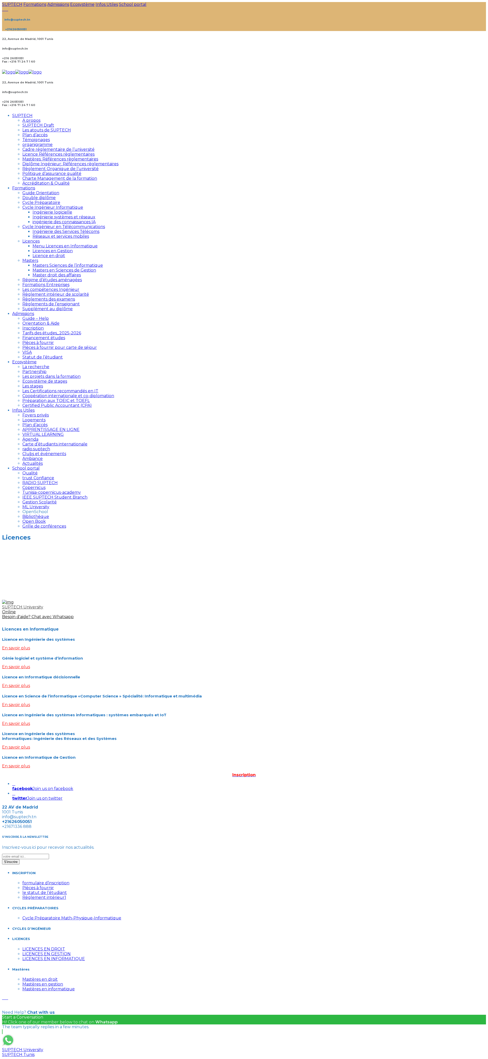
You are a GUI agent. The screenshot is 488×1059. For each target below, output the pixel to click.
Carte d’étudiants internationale (54, 444)
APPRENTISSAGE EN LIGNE (51, 429)
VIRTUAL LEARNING (43, 434)
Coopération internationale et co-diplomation (68, 395)
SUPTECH (12, 4)
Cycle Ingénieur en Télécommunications (63, 226)
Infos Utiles (107, 4)
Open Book (34, 521)
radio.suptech (36, 448)
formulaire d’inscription (45, 883)
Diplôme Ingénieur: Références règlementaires (70, 163)
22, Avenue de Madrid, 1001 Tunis (27, 39)
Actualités (32, 463)
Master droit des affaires (57, 275)
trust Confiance (38, 477)
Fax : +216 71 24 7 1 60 (18, 61)
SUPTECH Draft (38, 125)
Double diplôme (39, 197)
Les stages (32, 386)
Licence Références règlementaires (58, 154)
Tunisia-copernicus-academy (51, 492)
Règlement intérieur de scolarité (55, 294)
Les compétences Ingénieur (50, 289)
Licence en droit (49, 255)
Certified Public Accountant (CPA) (57, 405)
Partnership (34, 371)
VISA (27, 352)
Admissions (58, 4)
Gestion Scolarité (39, 502)
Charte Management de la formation (59, 178)
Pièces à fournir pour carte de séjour (59, 347)
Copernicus (33, 487)
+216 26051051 (13, 58)
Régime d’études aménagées (52, 279)
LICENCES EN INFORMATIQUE (53, 958)
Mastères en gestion (42, 984)
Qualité (30, 473)
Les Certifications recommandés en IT (60, 391)
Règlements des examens (48, 299)
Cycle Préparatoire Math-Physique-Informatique (71, 918)
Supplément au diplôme (47, 308)
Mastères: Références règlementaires (60, 159)
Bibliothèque (35, 516)
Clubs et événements (44, 453)
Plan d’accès (35, 134)
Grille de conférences (44, 526)
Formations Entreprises (45, 284)
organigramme (37, 144)
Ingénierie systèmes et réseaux (64, 217)
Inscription (33, 328)
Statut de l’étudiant (42, 357)
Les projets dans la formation (51, 376)
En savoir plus (16, 648)
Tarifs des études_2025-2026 (51, 333)
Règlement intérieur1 (44, 897)
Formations (34, 4)
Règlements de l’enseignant (51, 304)
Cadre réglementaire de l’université (58, 149)
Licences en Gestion (53, 250)
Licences (31, 241)
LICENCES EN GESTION (46, 953)
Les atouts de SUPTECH (46, 130)
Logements (33, 419)
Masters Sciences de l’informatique (68, 265)
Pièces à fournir (38, 342)
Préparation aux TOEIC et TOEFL (56, 400)
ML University (35, 506)
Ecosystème (82, 4)
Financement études (43, 337)
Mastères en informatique (48, 989)
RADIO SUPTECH (40, 482)
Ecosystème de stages (44, 381)
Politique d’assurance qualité (51, 173)
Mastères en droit (40, 979)
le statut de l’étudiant (44, 892)
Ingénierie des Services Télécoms (66, 231)
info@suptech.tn (15, 48)
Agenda (30, 439)
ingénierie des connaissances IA (64, 221)
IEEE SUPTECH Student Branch (54, 497)
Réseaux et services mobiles (61, 236)
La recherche (35, 366)
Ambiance (32, 458)
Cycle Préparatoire (41, 202)
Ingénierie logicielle (52, 212)
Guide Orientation (40, 192)
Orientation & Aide (40, 323)
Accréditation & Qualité (46, 183)
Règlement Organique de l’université (60, 168)
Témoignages (36, 139)
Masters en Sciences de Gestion (64, 270)
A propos (31, 120)
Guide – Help (35, 318)
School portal (132, 4)
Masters (30, 260)
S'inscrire (11, 862)
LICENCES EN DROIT (43, 949)
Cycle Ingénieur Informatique (52, 207)
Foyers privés (35, 415)
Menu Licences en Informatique (65, 246)
